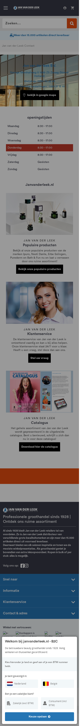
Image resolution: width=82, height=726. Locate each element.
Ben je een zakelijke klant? (19, 693)
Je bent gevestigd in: (16, 676)
